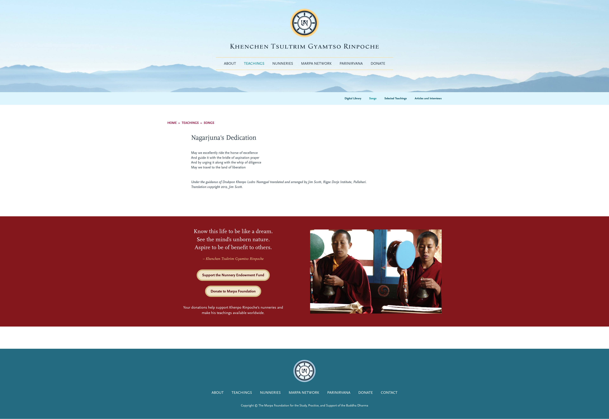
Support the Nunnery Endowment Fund (233, 275)
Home (172, 123)
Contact (389, 392)
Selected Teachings (395, 98)
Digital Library (353, 98)
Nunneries (282, 63)
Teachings (254, 63)
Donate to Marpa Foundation (233, 291)
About (230, 63)
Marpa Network (316, 63)
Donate (378, 63)
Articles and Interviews (428, 98)
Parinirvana (351, 63)
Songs (373, 98)
